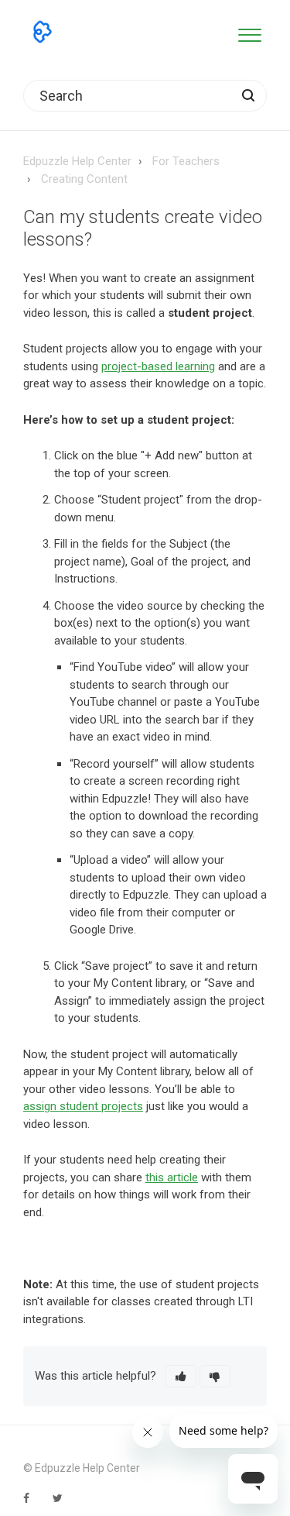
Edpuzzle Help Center (77, 161)
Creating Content (84, 179)
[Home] (42, 31)
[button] (249, 32)
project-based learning (158, 366)
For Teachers (186, 161)
